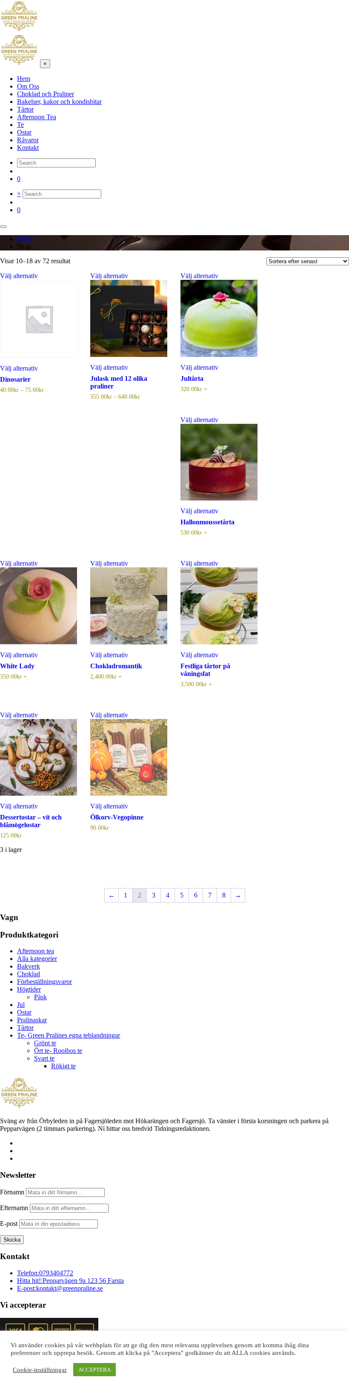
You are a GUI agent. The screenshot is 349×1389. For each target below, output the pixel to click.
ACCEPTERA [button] (94, 1369)
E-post (8, 1223)
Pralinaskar (32, 1020)
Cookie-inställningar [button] (40, 1369)
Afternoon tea (35, 951)
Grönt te (45, 1043)
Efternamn (14, 1207)
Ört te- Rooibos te (58, 1050)
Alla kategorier (37, 958)
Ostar (24, 1012)
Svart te (44, 1058)
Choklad (28, 974)
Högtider (29, 989)
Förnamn (12, 1192)
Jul (21, 1004)
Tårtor (25, 1027)
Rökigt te (63, 1066)
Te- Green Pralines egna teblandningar (68, 1035)
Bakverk (28, 966)
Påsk (40, 997)
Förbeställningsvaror (44, 981)
